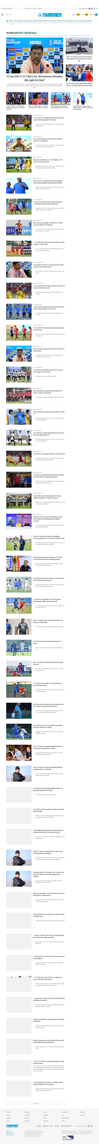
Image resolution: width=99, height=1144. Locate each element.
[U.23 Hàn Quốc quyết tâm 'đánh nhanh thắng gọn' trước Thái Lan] (61, 98)
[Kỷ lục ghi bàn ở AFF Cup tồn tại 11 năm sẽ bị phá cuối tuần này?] (19, 921)
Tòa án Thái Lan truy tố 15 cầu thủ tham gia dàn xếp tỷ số (50, 1047)
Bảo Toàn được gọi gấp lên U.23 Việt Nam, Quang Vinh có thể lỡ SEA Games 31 (49, 564)
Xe (74, 21)
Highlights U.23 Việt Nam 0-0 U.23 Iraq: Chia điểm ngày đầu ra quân (49, 732)
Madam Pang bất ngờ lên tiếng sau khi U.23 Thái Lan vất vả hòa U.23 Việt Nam (50, 188)
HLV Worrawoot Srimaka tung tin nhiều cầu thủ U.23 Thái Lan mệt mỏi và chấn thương (83, 107)
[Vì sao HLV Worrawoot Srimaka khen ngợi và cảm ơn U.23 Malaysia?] (19, 144)
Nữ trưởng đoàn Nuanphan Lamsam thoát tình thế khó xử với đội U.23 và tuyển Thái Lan (48, 831)
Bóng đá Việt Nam (38, 262)
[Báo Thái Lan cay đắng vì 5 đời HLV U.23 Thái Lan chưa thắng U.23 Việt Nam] (19, 228)
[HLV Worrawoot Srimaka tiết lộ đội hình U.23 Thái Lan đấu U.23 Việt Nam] (19, 396)
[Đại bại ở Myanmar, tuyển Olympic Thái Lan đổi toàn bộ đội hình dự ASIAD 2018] (19, 1047)
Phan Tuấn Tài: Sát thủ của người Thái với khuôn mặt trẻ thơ (50, 272)
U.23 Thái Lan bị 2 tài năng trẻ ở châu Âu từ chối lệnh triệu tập (48, 810)
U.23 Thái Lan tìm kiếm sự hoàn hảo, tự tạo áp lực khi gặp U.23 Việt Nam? (48, 371)
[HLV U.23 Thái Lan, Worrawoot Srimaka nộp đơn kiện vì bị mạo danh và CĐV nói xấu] (79, 46)
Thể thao (63, 21)
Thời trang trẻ (88, 21)
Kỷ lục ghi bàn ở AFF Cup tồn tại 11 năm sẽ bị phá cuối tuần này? (48, 915)
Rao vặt (82, 1115)
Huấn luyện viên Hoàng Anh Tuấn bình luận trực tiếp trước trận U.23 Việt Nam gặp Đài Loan (50, 984)
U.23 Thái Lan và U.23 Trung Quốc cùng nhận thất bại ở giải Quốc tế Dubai (47, 726)
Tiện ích (34, 8)
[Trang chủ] (7, 21)
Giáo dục (45, 21)
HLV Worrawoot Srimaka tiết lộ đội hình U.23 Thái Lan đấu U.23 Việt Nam (47, 392)
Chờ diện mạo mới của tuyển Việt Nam (46, 376)
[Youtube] (89, 9)
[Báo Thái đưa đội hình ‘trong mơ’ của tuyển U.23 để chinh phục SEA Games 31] (19, 585)
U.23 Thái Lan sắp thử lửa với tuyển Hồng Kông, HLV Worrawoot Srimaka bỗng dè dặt (50, 459)
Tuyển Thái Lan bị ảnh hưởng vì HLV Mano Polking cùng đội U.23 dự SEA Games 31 (47, 497)
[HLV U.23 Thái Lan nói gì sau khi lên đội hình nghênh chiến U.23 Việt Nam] (19, 774)
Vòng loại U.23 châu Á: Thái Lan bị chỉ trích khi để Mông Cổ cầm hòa (49, 963)
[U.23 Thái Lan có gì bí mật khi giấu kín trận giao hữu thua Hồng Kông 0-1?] (19, 438)
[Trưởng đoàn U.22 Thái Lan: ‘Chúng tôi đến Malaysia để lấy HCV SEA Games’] (19, 1089)
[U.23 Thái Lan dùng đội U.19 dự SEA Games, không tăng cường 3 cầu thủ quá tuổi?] (19, 606)
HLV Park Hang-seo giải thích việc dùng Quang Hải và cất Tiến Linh (50, 335)
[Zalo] (97, 9)
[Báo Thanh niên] (12, 1126)
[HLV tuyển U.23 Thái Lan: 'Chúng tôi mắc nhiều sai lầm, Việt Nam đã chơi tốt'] (19, 270)
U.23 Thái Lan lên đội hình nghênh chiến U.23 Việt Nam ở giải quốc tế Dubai (49, 774)
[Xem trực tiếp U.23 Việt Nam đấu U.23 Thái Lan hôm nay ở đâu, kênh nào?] (19, 291)
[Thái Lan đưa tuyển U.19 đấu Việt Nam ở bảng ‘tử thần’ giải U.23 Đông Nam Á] (19, 900)
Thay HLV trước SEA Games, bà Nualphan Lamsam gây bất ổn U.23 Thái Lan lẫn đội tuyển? (48, 537)
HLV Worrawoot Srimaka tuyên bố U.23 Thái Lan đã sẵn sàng (49, 350)
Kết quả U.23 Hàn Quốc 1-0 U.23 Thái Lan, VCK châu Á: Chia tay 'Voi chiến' (38, 106)
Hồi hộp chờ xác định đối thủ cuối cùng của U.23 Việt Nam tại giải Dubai (50, 690)
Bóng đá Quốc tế (37, 115)
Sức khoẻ (27, 1115)
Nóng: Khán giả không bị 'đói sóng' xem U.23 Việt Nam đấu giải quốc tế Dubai (49, 753)
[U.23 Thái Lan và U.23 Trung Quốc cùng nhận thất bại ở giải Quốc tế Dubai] (19, 732)
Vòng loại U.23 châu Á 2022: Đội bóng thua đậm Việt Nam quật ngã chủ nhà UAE (50, 1005)
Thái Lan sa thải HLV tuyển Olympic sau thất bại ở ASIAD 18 (48, 1020)
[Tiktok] (94, 9)
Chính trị (11, 21)
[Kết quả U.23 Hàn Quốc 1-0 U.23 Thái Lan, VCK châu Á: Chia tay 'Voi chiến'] (38, 98)
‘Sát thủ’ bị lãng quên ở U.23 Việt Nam (46, 794)
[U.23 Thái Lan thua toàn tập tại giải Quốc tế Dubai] (19, 648)
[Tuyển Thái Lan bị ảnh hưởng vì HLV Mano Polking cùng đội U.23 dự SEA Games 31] (19, 501)
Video (76, 21)
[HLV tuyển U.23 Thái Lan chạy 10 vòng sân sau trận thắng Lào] (19, 963)
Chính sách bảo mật (66, 1126)
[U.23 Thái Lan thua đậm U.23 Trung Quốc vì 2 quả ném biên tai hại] (19, 690)
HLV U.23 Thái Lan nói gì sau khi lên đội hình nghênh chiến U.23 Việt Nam (47, 768)
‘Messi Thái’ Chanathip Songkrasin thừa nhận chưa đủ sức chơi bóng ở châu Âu (50, 503)
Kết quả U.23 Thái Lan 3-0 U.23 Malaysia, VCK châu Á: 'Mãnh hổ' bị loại (48, 161)
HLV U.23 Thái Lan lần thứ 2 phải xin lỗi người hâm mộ (49, 648)
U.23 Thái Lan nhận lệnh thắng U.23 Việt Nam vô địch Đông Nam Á (50, 837)
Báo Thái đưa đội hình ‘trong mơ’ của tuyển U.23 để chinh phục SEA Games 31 (48, 579)
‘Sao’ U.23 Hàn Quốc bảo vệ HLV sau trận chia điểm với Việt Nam (50, 125)
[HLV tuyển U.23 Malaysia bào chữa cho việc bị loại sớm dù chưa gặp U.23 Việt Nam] (19, 123)
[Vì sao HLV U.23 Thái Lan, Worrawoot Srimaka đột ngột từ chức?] (34, 55)
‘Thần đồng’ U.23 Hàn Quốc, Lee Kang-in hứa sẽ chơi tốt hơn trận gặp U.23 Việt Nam (50, 209)
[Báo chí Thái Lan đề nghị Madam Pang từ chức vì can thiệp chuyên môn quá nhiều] (79, 72)
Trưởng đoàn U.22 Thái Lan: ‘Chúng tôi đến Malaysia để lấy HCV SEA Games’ (48, 1083)
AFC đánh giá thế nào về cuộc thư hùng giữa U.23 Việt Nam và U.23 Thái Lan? (49, 356)
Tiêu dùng (81, 21)
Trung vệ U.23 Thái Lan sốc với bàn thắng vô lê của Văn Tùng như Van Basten (50, 230)
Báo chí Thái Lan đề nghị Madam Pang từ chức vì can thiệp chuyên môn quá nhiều (79, 84)
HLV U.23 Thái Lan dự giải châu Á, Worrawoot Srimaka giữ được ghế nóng (47, 852)
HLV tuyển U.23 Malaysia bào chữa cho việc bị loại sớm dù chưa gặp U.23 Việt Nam (48, 119)
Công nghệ (70, 21)
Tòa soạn (56, 1126)
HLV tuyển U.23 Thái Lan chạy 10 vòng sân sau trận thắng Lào (50, 942)
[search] (15, 14)
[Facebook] (92, 9)
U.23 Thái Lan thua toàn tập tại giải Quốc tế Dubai (49, 626)
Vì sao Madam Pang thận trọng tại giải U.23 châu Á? (50, 397)
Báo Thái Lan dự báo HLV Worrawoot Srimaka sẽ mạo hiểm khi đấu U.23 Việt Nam (48, 308)
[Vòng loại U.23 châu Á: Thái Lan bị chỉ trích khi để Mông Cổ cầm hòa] (19, 1005)
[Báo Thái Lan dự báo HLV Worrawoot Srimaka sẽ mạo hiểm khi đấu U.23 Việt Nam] (19, 312)
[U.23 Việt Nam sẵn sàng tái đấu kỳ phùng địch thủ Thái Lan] (19, 333)
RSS (51, 1126)
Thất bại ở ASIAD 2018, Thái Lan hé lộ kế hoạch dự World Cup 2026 (49, 1026)
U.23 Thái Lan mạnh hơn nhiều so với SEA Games (49, 454)
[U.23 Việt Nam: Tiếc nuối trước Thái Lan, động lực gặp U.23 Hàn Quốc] (19, 249)
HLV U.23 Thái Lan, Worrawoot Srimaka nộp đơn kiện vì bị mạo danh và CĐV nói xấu (79, 59)
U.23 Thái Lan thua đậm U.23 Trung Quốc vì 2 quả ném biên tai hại (49, 669)
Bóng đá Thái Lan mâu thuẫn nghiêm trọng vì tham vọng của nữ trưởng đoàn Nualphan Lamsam (48, 519)
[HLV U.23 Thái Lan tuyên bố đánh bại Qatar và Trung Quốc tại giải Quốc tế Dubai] (19, 753)
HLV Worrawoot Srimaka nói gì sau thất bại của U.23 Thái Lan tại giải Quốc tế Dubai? (48, 705)
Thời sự (16, 21)
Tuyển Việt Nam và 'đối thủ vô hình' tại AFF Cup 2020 (50, 920)
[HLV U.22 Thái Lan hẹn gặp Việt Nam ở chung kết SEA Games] (19, 1068)
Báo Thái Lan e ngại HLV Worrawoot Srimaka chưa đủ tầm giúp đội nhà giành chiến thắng (50, 167)
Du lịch (50, 21)
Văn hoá (45, 1115)
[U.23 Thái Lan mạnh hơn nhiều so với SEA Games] (19, 459)
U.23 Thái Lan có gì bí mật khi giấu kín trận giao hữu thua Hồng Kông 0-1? (48, 434)
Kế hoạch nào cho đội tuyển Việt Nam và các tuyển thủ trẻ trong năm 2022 (49, 900)
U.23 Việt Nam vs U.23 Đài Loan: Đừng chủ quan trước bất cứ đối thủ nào (47, 978)
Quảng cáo (45, 1126)
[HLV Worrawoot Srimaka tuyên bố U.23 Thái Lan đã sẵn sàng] (19, 354)
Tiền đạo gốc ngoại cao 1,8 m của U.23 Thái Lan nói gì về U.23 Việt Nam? (50, 419)
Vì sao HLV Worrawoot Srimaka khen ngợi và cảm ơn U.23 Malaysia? (47, 140)
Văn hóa (54, 21)
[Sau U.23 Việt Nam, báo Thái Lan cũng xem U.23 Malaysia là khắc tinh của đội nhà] (19, 207)
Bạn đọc (82, 1112)
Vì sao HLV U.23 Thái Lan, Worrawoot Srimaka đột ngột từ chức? (35, 78)
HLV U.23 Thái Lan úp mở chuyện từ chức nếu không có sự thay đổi (47, 621)
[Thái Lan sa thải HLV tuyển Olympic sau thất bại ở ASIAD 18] (19, 1026)
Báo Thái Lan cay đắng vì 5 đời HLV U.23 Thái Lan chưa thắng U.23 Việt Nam (47, 224)
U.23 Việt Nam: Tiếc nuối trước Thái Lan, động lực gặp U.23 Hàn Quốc (48, 243)
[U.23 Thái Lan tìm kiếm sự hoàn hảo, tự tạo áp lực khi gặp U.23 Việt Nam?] (19, 375)
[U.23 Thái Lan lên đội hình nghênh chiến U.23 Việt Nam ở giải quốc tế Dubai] (19, 795)
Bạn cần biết (28, 8)
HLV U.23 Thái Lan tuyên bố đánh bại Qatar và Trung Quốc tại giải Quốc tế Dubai (48, 747)
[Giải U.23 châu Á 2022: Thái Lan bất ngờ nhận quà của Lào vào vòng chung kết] (19, 942)
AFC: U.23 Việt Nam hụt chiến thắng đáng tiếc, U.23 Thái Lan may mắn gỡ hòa (50, 249)
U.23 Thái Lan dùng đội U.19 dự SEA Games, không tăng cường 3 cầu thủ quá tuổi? (49, 585)
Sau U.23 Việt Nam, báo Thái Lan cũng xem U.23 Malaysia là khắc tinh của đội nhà (47, 203)
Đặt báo (39, 1126)
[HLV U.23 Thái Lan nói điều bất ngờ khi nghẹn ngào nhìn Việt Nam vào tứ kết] (16, 98)
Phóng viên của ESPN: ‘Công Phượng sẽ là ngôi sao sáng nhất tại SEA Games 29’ (49, 1089)
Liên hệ (40, 8)
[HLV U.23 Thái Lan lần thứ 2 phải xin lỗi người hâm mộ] (19, 669)
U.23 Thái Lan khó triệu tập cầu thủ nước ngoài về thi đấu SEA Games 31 (50, 606)
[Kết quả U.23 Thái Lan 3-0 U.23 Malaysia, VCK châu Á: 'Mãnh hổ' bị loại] (19, 165)
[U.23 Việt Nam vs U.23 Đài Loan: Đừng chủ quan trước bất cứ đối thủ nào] (19, 984)
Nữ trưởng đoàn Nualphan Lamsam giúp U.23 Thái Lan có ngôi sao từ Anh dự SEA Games (49, 711)
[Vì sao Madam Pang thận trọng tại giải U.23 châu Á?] (19, 417)
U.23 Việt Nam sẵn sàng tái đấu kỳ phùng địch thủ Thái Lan (49, 293)
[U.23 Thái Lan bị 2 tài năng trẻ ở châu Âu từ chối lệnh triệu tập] (19, 816)
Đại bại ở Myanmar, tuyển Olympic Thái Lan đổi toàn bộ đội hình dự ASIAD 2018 (48, 1041)
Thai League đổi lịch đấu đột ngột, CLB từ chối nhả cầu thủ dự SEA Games (49, 526)
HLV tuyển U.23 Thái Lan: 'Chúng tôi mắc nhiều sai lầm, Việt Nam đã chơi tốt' (48, 266)
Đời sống (30, 21)
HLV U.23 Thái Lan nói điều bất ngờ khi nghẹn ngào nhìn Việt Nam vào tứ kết (15, 107)
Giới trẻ (40, 21)
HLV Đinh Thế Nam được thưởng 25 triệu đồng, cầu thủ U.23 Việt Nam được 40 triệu (50, 816)
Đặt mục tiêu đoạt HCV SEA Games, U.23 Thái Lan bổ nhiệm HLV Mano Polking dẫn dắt (50, 543)
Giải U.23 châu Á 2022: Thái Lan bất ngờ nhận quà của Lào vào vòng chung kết (48, 936)
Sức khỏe (35, 21)
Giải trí (59, 21)
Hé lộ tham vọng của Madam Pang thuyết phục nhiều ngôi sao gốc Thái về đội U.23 (50, 482)
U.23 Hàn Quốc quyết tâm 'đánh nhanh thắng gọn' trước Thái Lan (59, 106)
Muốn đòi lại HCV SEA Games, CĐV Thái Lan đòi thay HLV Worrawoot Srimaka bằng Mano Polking (50, 858)
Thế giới (20, 21)
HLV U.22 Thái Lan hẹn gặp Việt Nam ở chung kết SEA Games (48, 1062)
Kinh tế (25, 21)
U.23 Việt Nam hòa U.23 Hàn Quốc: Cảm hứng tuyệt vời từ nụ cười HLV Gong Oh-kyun (50, 146)
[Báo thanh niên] (49, 14)
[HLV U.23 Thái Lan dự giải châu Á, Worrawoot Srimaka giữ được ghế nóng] (19, 858)
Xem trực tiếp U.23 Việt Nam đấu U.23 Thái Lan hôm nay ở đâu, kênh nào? (49, 287)
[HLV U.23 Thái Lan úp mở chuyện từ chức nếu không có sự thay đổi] (19, 627)
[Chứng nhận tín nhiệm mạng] (67, 1138)
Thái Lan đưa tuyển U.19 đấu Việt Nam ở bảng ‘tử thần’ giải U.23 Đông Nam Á (49, 881)
